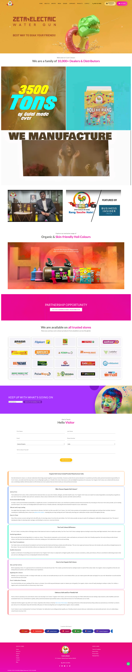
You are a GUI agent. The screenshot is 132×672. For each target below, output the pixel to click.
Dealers (65, 3)
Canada (64, 631)
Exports (53, 3)
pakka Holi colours (39, 512)
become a (66, 309)
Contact (87, 3)
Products (80, 3)
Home (40, 3)
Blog (17, 662)
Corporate (72, 3)
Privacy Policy (95, 653)
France (86, 631)
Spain (22, 631)
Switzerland (35, 631)
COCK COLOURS (32, 670)
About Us (46, 3)
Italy (75, 631)
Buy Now (123, 3)
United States (50, 631)
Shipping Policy (95, 655)
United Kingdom (100, 631)
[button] (10, 26)
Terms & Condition (96, 649)
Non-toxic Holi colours (61, 602)
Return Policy (95, 651)
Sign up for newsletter (33, 402)
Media (59, 3)
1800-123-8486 (97, 3)
